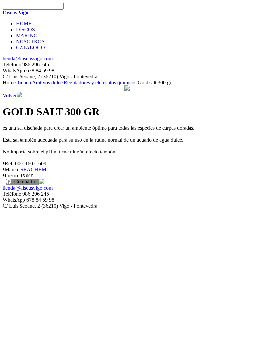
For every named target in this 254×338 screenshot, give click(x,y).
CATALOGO (30, 47)
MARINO (27, 35)
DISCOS (25, 29)
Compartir (24, 181)
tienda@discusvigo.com (28, 58)
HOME (24, 23)
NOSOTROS (30, 41)
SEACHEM (33, 169)
